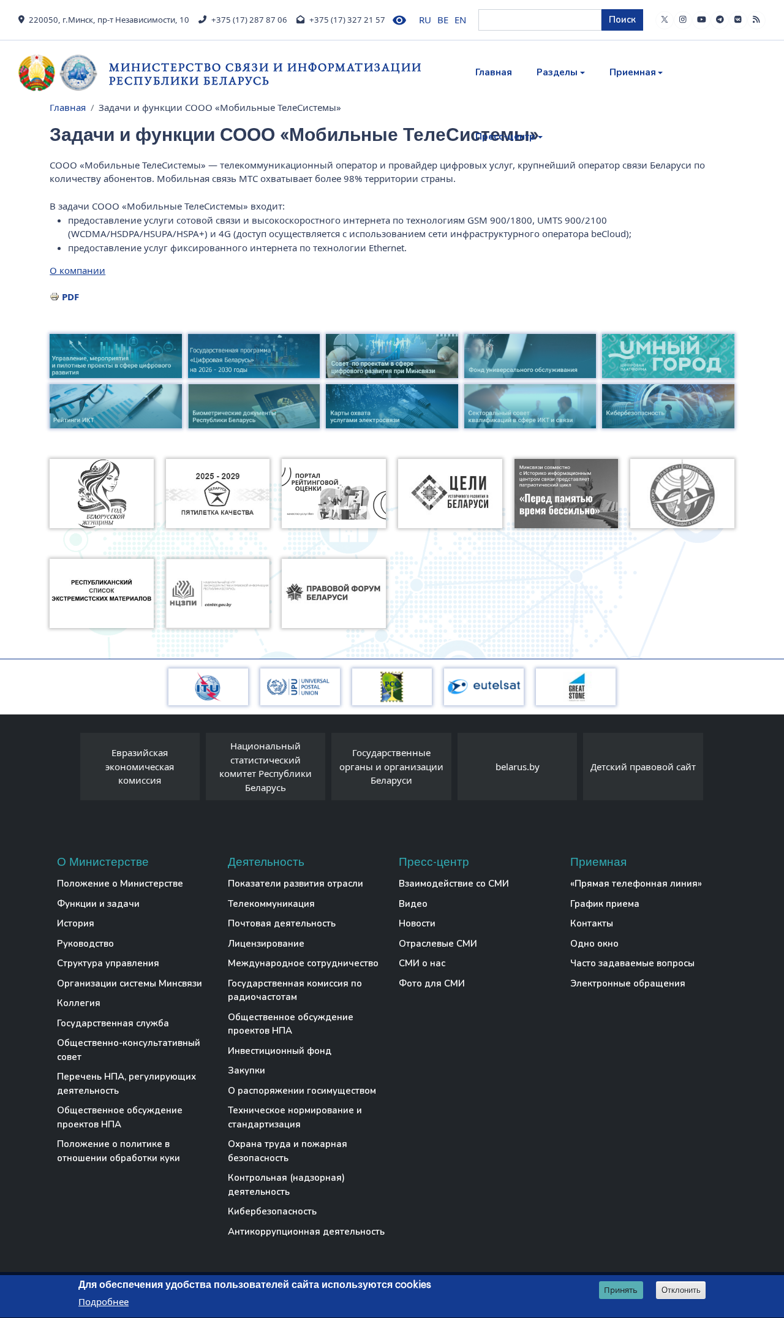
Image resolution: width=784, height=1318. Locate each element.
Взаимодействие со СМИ (454, 883)
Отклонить (681, 1290)
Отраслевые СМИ (438, 943)
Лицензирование (266, 943)
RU (425, 19)
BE (442, 19)
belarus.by (518, 766)
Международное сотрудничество (303, 963)
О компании (77, 270)
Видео (413, 904)
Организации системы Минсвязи (129, 983)
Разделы (557, 72)
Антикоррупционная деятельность (306, 1231)
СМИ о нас (422, 963)
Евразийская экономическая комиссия (139, 766)
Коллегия (78, 1003)
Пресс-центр (505, 137)
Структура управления (108, 963)
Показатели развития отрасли (295, 883)
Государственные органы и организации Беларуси (391, 766)
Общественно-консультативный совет (128, 1050)
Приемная (632, 72)
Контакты (591, 923)
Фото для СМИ (432, 983)
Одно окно (594, 943)
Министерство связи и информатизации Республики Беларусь (265, 73)
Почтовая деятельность (282, 923)
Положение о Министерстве (120, 883)
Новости (417, 923)
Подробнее (103, 1302)
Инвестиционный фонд (279, 1051)
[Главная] (63, 73)
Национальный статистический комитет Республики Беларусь (265, 766)
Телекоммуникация (271, 904)
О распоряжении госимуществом (302, 1091)
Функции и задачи (98, 904)
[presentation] (68, 770)
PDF (70, 296)
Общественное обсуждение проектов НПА (120, 1117)
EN (460, 19)
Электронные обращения (627, 983)
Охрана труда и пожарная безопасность (287, 1151)
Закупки (246, 1070)
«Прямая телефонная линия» (636, 883)
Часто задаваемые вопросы (632, 963)
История (75, 923)
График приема (604, 904)
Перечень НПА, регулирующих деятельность (126, 1083)
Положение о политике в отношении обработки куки (118, 1151)
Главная (493, 72)
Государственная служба (113, 1023)
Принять (621, 1289)
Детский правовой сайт (643, 766)
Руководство (85, 943)
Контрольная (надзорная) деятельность (286, 1185)
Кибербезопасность (272, 1211)
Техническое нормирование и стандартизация (295, 1117)
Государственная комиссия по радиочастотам (295, 990)
